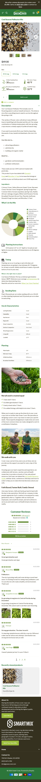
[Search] (6, 13)
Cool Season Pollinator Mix (11, 687)
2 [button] (19, 659)
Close (39, 2)
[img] (6, 549)
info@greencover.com (9, 764)
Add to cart (24, 97)
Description (6, 106)
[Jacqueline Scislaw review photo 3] (26, 612)
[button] (36, 36)
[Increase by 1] (7, 95)
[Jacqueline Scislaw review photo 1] (6, 612)
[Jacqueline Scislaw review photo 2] (16, 612)
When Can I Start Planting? (30, 283)
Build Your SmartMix (10, 743)
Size (3, 69)
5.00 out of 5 (25, 515)
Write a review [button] (20, 536)
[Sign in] (34, 13)
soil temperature (32, 279)
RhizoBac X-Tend (13, 176)
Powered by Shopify (27, 770)
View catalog (3, 13)
